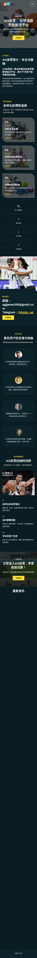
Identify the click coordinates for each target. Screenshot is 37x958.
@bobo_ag (25, 312)
